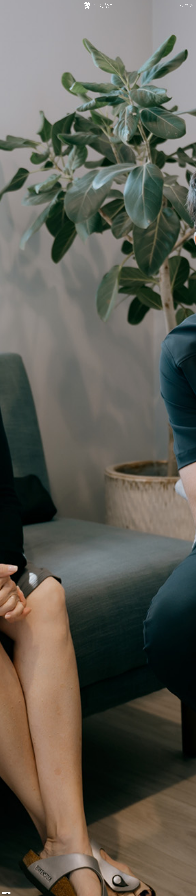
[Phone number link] (181, 5)
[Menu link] (4, 6)
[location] (191, 6)
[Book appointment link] (186, 6)
